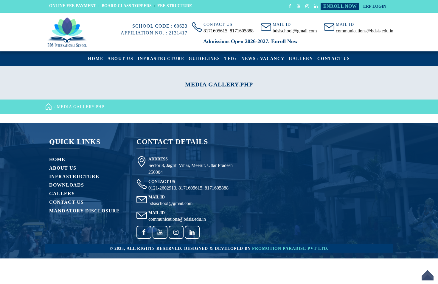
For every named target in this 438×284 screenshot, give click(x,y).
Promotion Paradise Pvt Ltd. (290, 248)
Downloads (66, 184)
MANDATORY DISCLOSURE (84, 210)
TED (230, 58)
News (248, 58)
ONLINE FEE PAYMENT (72, 6)
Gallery (301, 58)
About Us (120, 58)
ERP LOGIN (374, 6)
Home (95, 58)
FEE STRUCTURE (174, 6)
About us (62, 168)
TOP (428, 278)
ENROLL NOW (340, 6)
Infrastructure (161, 58)
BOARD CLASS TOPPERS (127, 6)
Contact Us (333, 58)
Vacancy (272, 58)
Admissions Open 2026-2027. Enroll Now (250, 41)
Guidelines (204, 58)
